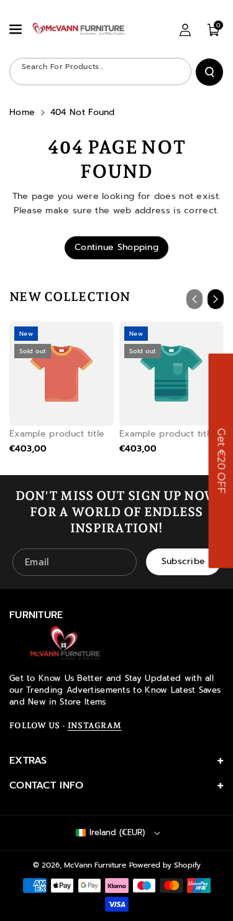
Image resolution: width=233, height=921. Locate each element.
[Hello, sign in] (185, 30)
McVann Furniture (95, 865)
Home (22, 112)
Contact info (46, 785)
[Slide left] (194, 299)
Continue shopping (116, 247)
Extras (28, 760)
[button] (16, 29)
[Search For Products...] (209, 72)
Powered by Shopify (165, 865)
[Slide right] (216, 299)
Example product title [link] (56, 434)
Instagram (95, 725)
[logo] (65, 643)
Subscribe (184, 561)
